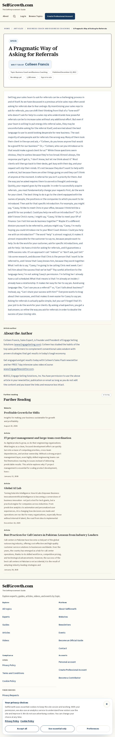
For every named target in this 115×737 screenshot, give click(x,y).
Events (62, 632)
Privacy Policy (9, 665)
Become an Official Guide (71, 640)
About (6, 16)
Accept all (22, 728)
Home (7, 28)
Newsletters (65, 624)
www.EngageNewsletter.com (19, 369)
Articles (18, 28)
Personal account (67, 662)
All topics (7, 609)
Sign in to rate (46, 77)
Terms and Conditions (13, 673)
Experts (6, 616)
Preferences (93, 728)
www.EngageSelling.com (27, 344)
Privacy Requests (10, 695)
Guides (5, 624)
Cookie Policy (9, 681)
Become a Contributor (70, 677)
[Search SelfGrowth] (14, 16)
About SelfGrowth (67, 609)
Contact (63, 648)
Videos (5, 640)
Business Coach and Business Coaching (48, 28)
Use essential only (57, 728)
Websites (63, 616)
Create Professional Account (73, 670)
